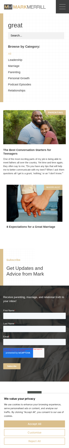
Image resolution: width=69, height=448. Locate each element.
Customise (34, 432)
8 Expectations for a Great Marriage (31, 226)
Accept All (34, 424)
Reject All (34, 441)
